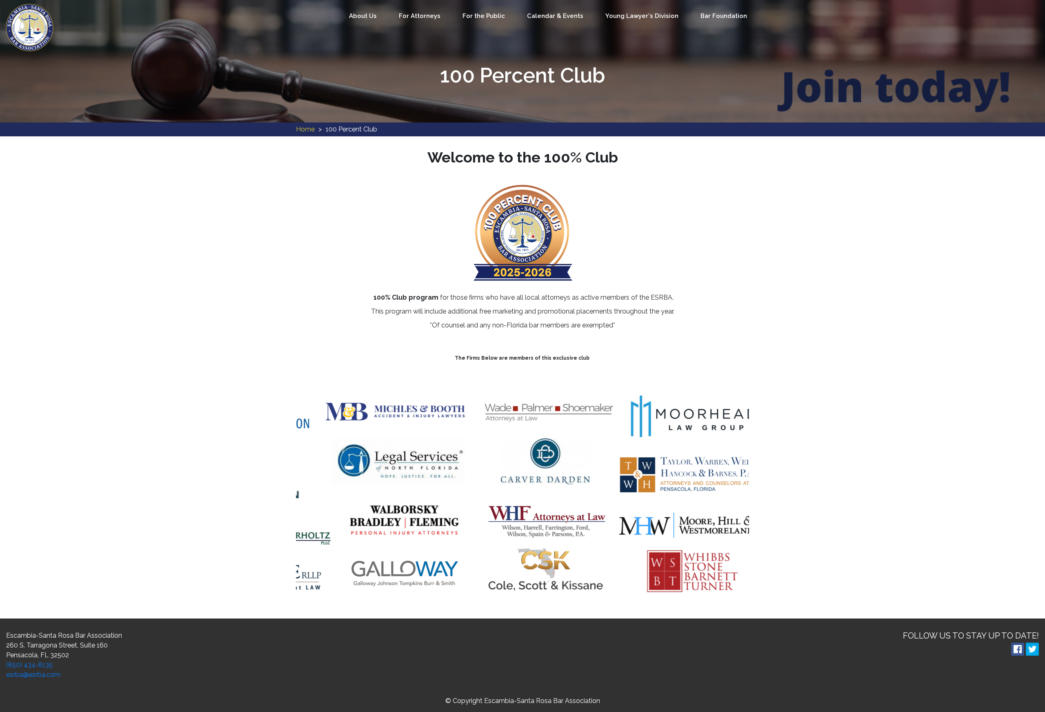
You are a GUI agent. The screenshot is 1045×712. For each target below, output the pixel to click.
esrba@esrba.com (33, 675)
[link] (29, 27)
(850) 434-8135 (29, 665)
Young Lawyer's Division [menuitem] (641, 16)
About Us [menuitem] (363, 16)
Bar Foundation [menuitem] (723, 16)
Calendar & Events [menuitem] (555, 16)
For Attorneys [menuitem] (419, 16)
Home (305, 129)
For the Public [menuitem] (483, 16)
